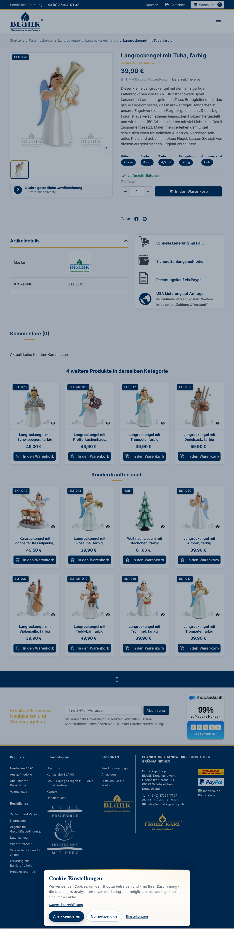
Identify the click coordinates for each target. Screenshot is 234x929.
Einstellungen (137, 916)
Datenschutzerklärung (66, 904)
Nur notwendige (104, 916)
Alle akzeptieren (66, 916)
